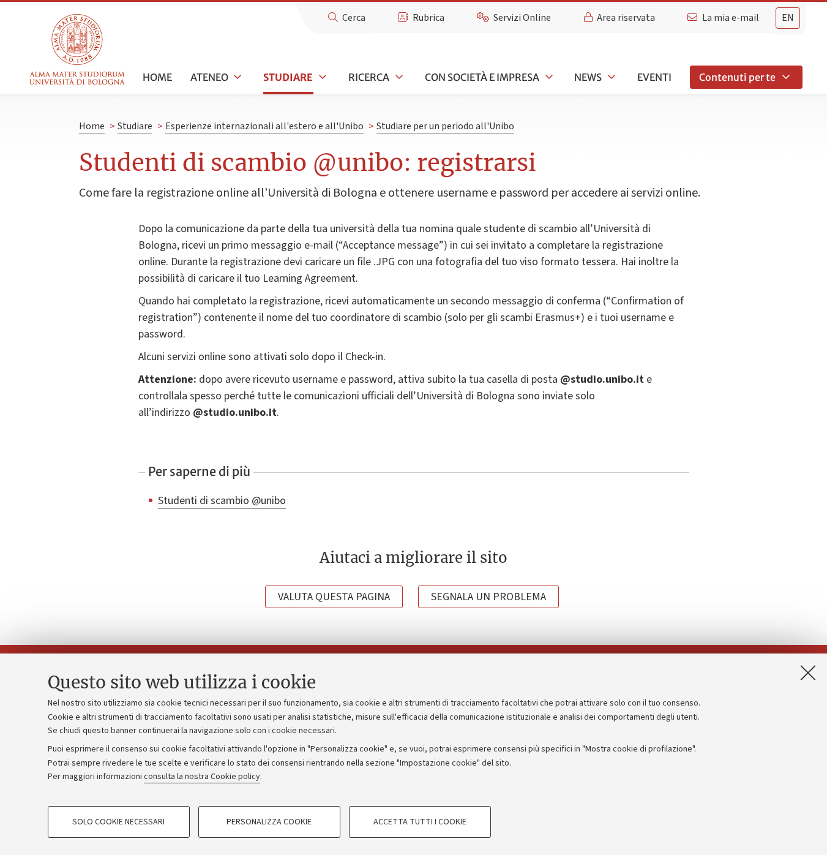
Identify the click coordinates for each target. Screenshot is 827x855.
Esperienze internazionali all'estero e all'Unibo (264, 126)
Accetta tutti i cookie (419, 822)
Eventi (654, 77)
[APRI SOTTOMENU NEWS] (610, 77)
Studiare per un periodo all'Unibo (445, 126)
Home (157, 77)
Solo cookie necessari (118, 822)
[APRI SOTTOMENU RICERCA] (397, 77)
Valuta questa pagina (334, 597)
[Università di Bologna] (78, 50)
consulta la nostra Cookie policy (202, 776)
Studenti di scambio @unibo (222, 500)
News (588, 77)
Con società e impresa (482, 77)
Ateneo (209, 77)
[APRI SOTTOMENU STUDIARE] (321, 77)
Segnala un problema (488, 597)
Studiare (288, 77)
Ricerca (368, 77)
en (788, 17)
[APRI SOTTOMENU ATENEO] (236, 77)
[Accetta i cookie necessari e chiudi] (808, 672)
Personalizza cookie (269, 822)
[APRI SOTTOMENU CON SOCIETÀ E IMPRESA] (547, 77)
